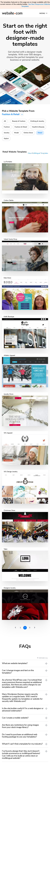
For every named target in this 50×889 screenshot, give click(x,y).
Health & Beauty (38, 127)
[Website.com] (12, 13)
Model (16, 133)
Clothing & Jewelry (37, 121)
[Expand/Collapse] (46, 663)
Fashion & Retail (21, 127)
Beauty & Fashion (18, 121)
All (5, 121)
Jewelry (6, 133)
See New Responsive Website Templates (35, 5)
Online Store (28, 133)
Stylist (6, 138)
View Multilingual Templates (38, 153)
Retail (40, 133)
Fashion (7, 127)
